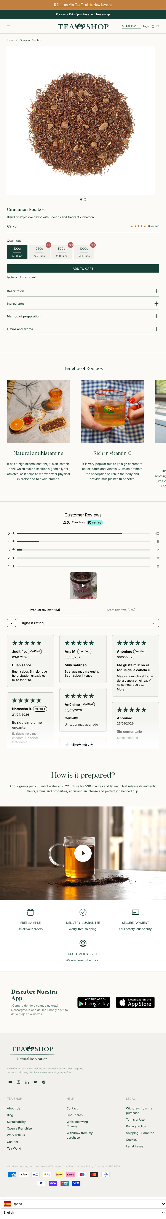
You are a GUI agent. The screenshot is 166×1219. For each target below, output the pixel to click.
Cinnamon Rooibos (30, 40)
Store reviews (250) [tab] (121, 610)
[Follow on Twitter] (35, 1082)
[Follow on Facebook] (44, 1082)
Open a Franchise (19, 1128)
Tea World (14, 1148)
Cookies (131, 1139)
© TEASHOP (113, 1166)
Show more (80, 744)
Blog (10, 1115)
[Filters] (11, 623)
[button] (139, 225)
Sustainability (16, 1121)
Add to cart (83, 268)
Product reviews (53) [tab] (45, 610)
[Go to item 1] (83, 585)
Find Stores (75, 1115)
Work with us (16, 1135)
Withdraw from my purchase (23, 1166)
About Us (13, 1108)
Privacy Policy (136, 1126)
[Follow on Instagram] (18, 1082)
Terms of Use (135, 1119)
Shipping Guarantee (140, 1133)
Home (10, 40)
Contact (12, 1142)
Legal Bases (134, 1146)
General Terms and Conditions (58, 1166)
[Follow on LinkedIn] (27, 1082)
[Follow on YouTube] (10, 1082)
